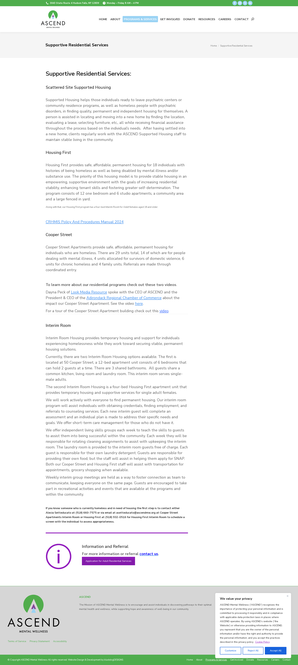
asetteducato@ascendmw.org (136, 513)
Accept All (275, 650)
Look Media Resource (89, 292)
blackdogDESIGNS (113, 659)
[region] (253, 625)
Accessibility (60, 641)
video (164, 311)
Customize (230, 650)
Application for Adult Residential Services (108, 561)
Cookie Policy (262, 642)
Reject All (253, 650)
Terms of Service (19, 641)
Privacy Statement (41, 641)
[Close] (287, 596)
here (139, 303)
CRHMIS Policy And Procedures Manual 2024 (85, 221)
